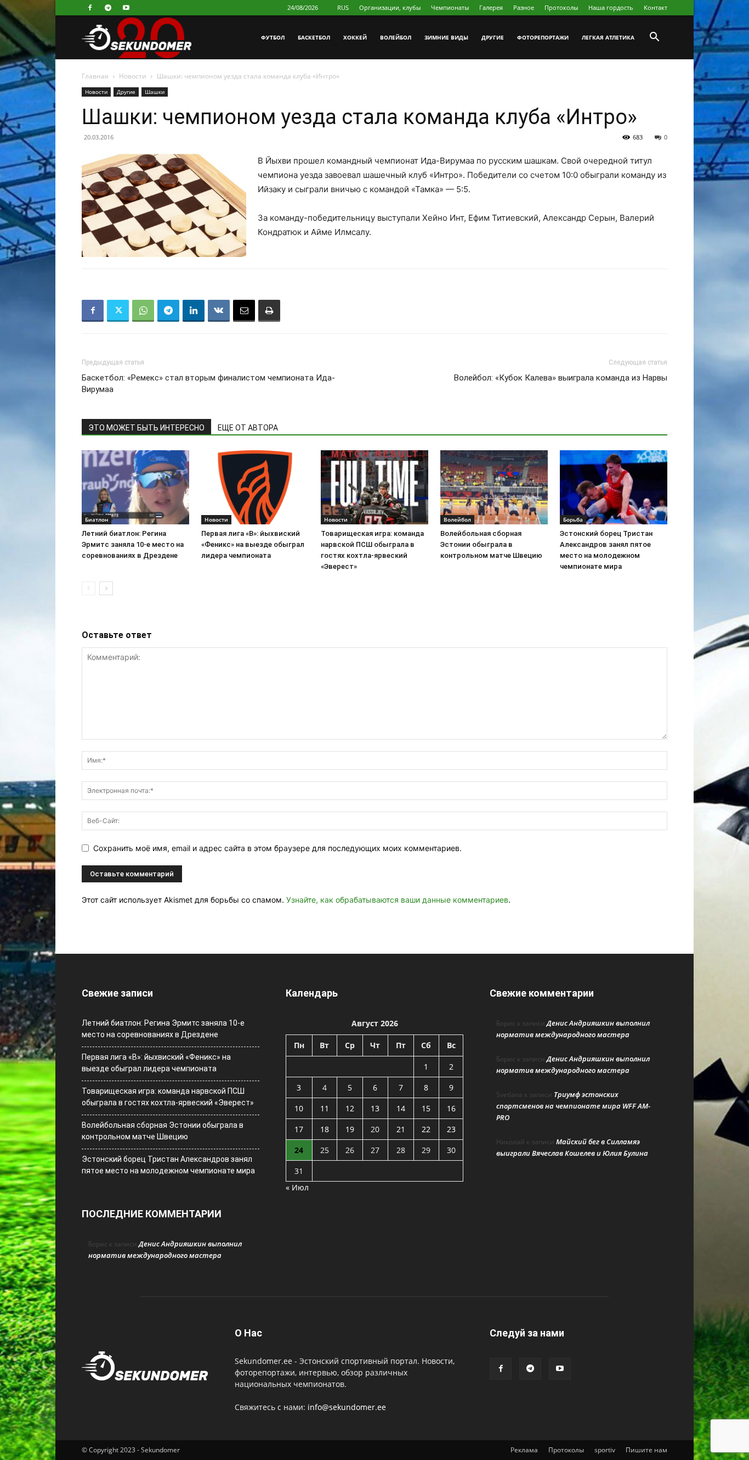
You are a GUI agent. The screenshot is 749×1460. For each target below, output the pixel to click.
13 (375, 1108)
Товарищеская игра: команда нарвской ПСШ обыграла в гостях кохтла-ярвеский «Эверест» (168, 1097)
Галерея (491, 7)
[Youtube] (126, 7)
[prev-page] (88, 588)
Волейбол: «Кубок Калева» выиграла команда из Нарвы (560, 378)
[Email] (244, 311)
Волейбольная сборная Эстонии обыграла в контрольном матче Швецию (491, 544)
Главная (95, 76)
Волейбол (395, 37)
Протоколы (561, 7)
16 (451, 1108)
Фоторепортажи (543, 37)
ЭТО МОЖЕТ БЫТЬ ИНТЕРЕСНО (146, 427)
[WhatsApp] (143, 311)
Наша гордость (610, 7)
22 (426, 1129)
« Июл (297, 1187)
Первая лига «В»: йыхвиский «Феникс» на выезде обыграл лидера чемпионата (252, 544)
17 (298, 1129)
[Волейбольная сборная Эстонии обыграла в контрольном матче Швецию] (494, 487)
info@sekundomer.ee (347, 1407)
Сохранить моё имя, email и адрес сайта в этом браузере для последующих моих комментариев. (277, 848)
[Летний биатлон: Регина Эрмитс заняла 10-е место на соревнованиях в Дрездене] (135, 487)
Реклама (524, 1450)
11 (324, 1108)
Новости (132, 76)
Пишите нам (646, 1450)
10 (298, 1108)
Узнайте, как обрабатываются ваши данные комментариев (397, 899)
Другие (492, 37)
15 (426, 1108)
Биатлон (96, 519)
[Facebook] (90, 7)
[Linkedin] (194, 311)
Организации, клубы (390, 7)
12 (349, 1108)
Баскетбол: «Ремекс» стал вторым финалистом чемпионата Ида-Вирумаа (208, 383)
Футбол (273, 37)
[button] (654, 38)
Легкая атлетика (608, 37)
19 (349, 1129)
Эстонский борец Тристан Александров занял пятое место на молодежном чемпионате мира (168, 1165)
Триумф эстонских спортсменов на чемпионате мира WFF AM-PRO (573, 1105)
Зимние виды (446, 37)
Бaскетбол (314, 37)
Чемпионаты (450, 7)
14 (400, 1108)
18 (324, 1129)
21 (400, 1129)
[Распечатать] (269, 311)
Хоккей (355, 37)
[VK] (219, 311)
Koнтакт (655, 7)
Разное (523, 7)
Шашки (154, 92)
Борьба (573, 519)
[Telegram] (108, 7)
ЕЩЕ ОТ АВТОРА (248, 427)
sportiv (604, 1450)
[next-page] (106, 588)
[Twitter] (118, 311)
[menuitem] (343, 7)
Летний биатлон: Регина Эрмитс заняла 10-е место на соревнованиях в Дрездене (133, 544)
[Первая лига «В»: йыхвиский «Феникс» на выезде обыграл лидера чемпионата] (255, 487)
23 (451, 1129)
